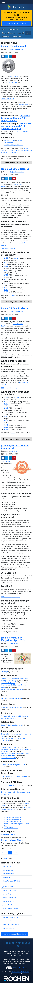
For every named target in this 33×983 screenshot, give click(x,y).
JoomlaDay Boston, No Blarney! (11, 698)
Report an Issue (19, 963)
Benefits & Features (8, 33)
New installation (9, 141)
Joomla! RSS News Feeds (11, 905)
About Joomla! (13, 29)
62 (9, 853)
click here (16, 258)
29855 (6, 258)
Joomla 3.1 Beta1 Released (12, 821)
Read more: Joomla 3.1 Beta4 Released (17, 439)
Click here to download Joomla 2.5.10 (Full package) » (15, 118)
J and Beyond (5, 462)
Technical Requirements (10, 908)
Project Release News (17, 49)
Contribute (5, 37)
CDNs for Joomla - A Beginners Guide (13, 765)
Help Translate (8, 963)
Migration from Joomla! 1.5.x (13, 145)
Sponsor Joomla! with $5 (22, 961)
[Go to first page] (3, 852)
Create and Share (8, 874)
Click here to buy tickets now (10, 597)
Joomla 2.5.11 (14, 76)
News (28, 33)
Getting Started (8, 870)
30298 (6, 262)
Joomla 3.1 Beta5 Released (15, 168)
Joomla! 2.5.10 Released (13, 46)
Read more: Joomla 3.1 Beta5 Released (17, 302)
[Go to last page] (16, 852)
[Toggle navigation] (3, 2)
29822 (6, 264)
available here (23, 104)
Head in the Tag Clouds (8, 747)
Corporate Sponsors (9, 921)
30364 (6, 292)
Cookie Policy (7, 961)
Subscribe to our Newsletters (14, 934)
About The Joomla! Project (11, 881)
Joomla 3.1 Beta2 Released (12, 819)
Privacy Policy (24, 959)
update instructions (22, 132)
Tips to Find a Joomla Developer (11, 725)
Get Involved (7, 877)
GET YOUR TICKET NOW (16, 23)
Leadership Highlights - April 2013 (12, 707)
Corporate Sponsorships (11, 917)
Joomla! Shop (7, 894)
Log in (28, 963)
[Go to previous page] (6, 852)
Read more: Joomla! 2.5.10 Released (17, 162)
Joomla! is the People (8, 683)
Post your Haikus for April (9, 785)
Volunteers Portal (8, 928)
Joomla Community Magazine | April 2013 (13, 639)
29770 (6, 275)
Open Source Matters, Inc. (20, 972)
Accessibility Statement (11, 959)
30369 (6, 290)
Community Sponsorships (11, 924)
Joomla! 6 (21, 33)
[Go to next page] (13, 852)
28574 (13, 295)
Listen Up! (4, 672)
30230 (6, 279)
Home (4, 29)
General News (14, 451)
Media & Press (16, 37)
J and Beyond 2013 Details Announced (15, 447)
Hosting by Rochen (16, 982)
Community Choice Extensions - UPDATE (14, 776)
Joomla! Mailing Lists (9, 898)
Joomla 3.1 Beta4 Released (15, 308)
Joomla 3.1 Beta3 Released (12, 817)
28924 (6, 283)
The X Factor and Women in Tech (12, 689)
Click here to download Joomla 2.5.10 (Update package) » (16, 126)
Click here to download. (9, 249)
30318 (6, 288)
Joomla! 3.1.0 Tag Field (8, 758)
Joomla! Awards (8, 887)
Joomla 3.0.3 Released (11, 828)
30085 (6, 266)
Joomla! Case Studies (9, 890)
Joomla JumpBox (15, 150)
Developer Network (7, 99)
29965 (6, 271)
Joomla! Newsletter (9, 901)
